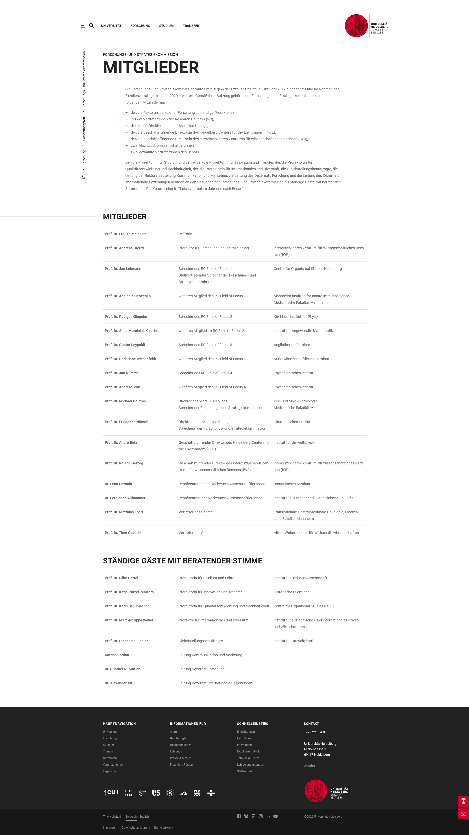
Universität (111, 26)
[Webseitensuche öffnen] (93, 25)
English (144, 816)
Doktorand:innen (180, 745)
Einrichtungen (246, 731)
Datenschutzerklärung (136, 827)
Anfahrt (309, 766)
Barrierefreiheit (163, 827)
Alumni (174, 731)
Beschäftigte (178, 738)
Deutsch (131, 816)
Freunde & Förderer (182, 764)
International (245, 745)
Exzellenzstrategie (248, 751)
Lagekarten (110, 771)
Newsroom (110, 758)
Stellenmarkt (245, 771)
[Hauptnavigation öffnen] (85, 25)
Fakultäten (244, 738)
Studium (166, 26)
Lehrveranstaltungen (250, 764)
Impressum (110, 827)
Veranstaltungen (113, 764)
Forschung (140, 26)
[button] (134, 723)
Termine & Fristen (248, 758)
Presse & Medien (180, 758)
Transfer (191, 26)
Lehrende (176, 751)
